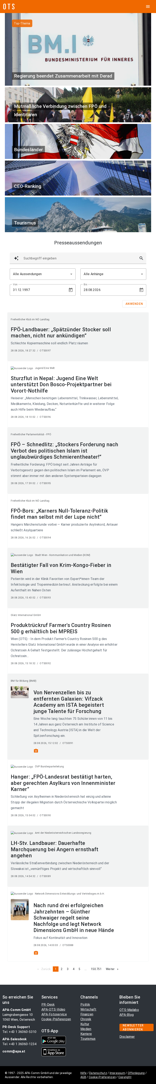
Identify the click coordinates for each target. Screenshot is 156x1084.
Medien (85, 1029)
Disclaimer (127, 1037)
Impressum (117, 1073)
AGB (83, 1077)
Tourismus (87, 1039)
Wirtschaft (88, 1009)
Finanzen (86, 1014)
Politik (85, 1004)
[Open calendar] (71, 290)
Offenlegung (136, 1073)
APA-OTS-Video (53, 1009)
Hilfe (83, 1073)
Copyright (124, 1077)
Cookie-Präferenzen (56, 1019)
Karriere (86, 1034)
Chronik (85, 1019)
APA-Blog (126, 1015)
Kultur (84, 1024)
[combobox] (42, 274)
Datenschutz (98, 1073)
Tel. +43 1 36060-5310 (19, 1032)
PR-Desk (48, 1004)
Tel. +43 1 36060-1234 (19, 1044)
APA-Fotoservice (54, 1014)
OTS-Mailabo (129, 1010)
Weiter (113, 969)
